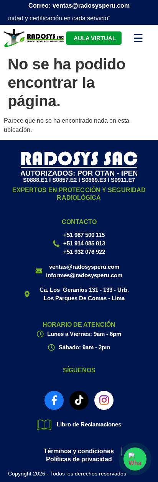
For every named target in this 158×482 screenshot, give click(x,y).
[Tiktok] (79, 400)
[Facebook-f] (54, 400)
